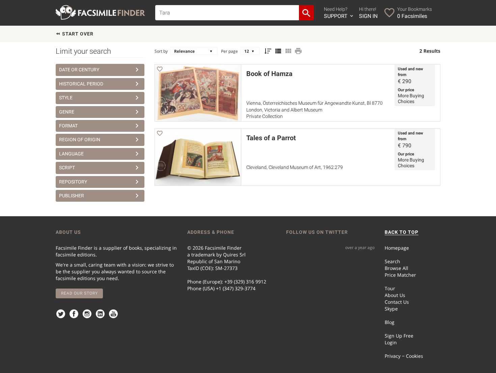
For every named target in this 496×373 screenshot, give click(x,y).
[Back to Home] (100, 12)
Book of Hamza (269, 74)
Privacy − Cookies (404, 356)
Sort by (161, 51)
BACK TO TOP (401, 232)
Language (71, 153)
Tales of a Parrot (271, 138)
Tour (390, 288)
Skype (391, 308)
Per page (229, 51)
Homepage (397, 248)
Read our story (79, 293)
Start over (77, 33)
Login (391, 342)
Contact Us (397, 302)
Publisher (71, 195)
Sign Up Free (399, 335)
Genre (66, 112)
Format (68, 125)
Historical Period (81, 83)
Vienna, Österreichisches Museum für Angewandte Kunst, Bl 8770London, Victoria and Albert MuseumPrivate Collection (314, 109)
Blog (389, 322)
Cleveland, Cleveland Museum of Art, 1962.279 (294, 167)
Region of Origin (79, 139)
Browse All (396, 268)
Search (392, 261)
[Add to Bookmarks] (159, 70)
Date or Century (79, 69)
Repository (73, 181)
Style (66, 97)
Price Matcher (400, 275)
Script (67, 167)
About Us (395, 295)
